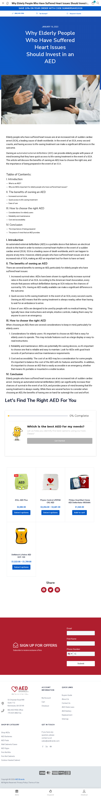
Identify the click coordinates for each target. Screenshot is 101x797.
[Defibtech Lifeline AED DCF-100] (21, 539)
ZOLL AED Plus (21, 500)
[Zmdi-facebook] (43, 746)
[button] (93, 3)
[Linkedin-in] (47, 746)
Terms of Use (34, 783)
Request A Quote (75, 13)
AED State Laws (68, 707)
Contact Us (66, 703)
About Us (65, 699)
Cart (43, 702)
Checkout (45, 706)
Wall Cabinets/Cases (9, 744)
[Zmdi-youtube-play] (51, 746)
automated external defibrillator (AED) (35, 153)
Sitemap (65, 719)
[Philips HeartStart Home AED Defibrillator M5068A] (79, 485)
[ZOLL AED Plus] (21, 485)
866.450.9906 (13, 710)
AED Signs (5, 748)
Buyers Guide (67, 695)
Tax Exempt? (43, 13)
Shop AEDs (5, 733)
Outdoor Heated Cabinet (10, 760)
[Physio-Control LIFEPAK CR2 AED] (50, 485)
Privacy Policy (22, 783)
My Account (46, 698)
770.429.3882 (13, 713)
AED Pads (5, 740)
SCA (59, 163)
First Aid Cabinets (8, 756)
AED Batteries (6, 736)
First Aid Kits (6, 752)
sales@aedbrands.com (50, 741)
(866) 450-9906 (19, 13)
